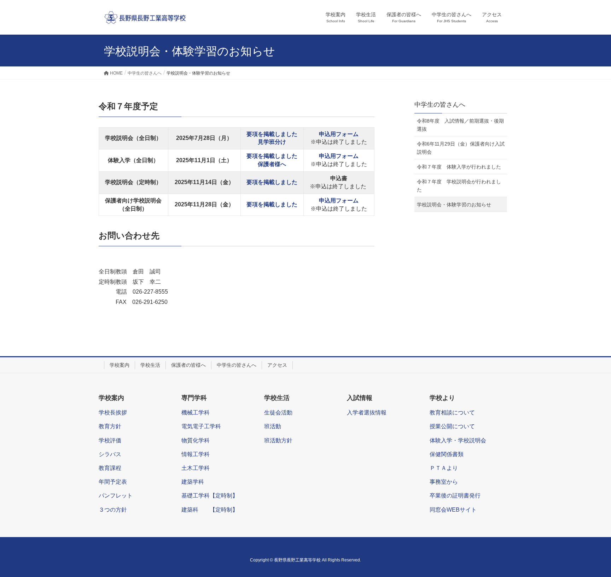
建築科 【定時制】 (209, 510)
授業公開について (452, 426)
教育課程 (110, 468)
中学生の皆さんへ (236, 365)
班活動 (272, 426)
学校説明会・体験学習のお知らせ (454, 204)
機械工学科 (195, 413)
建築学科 (192, 482)
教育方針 (110, 426)
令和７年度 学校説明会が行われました (459, 186)
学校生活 (150, 365)
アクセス (277, 365)
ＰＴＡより (444, 468)
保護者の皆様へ (188, 365)
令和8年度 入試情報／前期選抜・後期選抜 (460, 125)
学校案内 (119, 365)
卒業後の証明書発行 (455, 496)
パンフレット (116, 496)
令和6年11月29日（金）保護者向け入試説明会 (461, 148)
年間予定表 (113, 482)
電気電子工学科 (201, 426)
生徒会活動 (278, 413)
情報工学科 (195, 454)
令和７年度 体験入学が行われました (459, 167)
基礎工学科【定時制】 (209, 496)
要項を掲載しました (271, 134)
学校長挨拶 (113, 413)
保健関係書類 (447, 454)
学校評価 (110, 440)
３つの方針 (113, 510)
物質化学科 (195, 440)
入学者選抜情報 (366, 413)
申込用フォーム (339, 201)
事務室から (444, 482)
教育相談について (452, 413)
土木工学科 (195, 468)
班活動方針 (278, 440)
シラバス (110, 454)
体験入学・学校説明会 (458, 440)
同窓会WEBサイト (453, 510)
